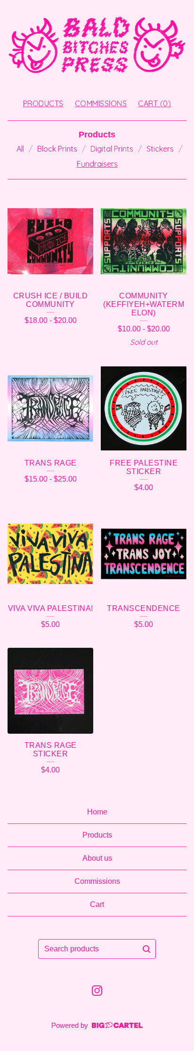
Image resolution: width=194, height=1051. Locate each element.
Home (97, 812)
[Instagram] (97, 991)
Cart (97, 904)
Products (43, 103)
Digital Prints (111, 148)
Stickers (160, 148)
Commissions (101, 103)
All (20, 148)
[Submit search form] (146, 949)
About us (97, 858)
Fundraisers (97, 164)
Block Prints (57, 148)
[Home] (97, 45)
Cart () (154, 103)
